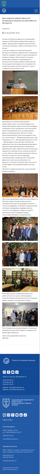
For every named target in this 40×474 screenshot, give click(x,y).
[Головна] (4, 4)
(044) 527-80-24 (8, 380)
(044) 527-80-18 (8, 382)
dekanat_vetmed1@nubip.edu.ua (13, 389)
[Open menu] (36, 11)
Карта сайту (7, 420)
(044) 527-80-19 (8, 384)
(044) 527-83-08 (8, 457)
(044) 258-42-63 (8, 455)
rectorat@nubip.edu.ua (10, 439)
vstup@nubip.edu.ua (9, 461)
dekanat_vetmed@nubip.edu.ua (13, 387)
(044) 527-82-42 (8, 436)
